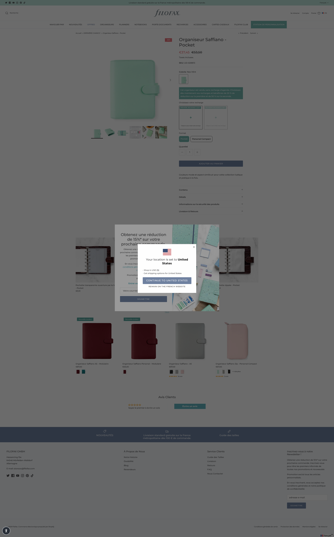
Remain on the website (167, 286)
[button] (6, 531)
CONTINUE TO (167, 280)
